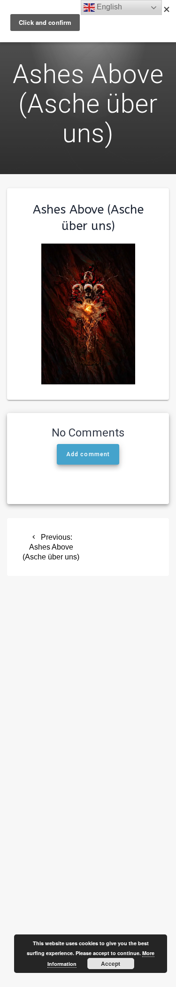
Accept (110, 963)
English (108, 7)
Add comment (88, 454)
